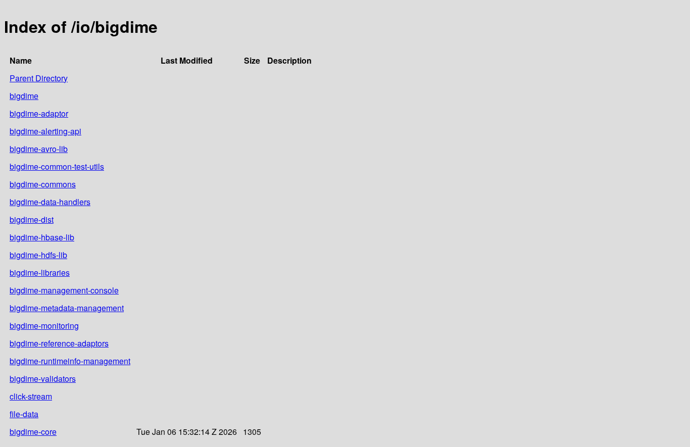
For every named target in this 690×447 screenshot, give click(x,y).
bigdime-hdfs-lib (38, 255)
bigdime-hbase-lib (42, 237)
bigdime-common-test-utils (57, 166)
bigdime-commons (43, 184)
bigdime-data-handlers (50, 202)
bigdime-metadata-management (67, 308)
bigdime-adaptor (39, 113)
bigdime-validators (43, 378)
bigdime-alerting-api (45, 131)
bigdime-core (33, 431)
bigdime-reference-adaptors (59, 343)
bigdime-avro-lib (39, 149)
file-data (24, 414)
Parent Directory (39, 78)
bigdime (24, 96)
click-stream (31, 396)
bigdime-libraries (40, 272)
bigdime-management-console (64, 290)
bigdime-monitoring (44, 325)
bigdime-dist (32, 219)
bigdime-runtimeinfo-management (70, 361)
